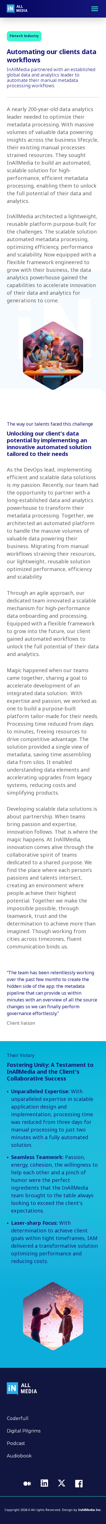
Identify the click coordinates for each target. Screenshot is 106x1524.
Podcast (16, 1443)
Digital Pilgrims (23, 1431)
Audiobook (19, 1456)
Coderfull (18, 1418)
